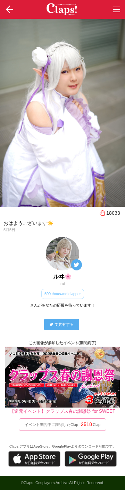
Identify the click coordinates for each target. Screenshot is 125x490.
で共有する (64, 324)
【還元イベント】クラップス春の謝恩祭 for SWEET (62, 411)
